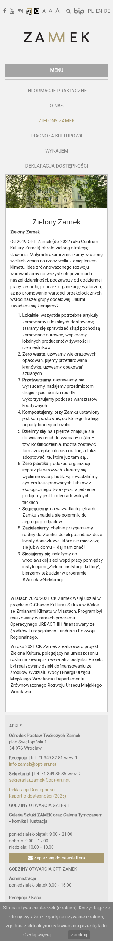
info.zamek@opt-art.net (32, 764)
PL (91, 11)
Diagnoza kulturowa (56, 136)
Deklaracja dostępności (56, 166)
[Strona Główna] (56, 37)
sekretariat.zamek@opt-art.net (39, 780)
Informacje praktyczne (56, 91)
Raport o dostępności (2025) (37, 796)
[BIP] (80, 11)
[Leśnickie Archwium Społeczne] (29, 11)
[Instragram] (22, 11)
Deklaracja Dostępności (32, 789)
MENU (56, 70)
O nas (57, 106)
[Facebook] (6, 11)
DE (107, 11)
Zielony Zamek (57, 121)
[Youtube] (14, 11)
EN (99, 11)
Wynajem (56, 151)
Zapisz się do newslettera (59, 858)
